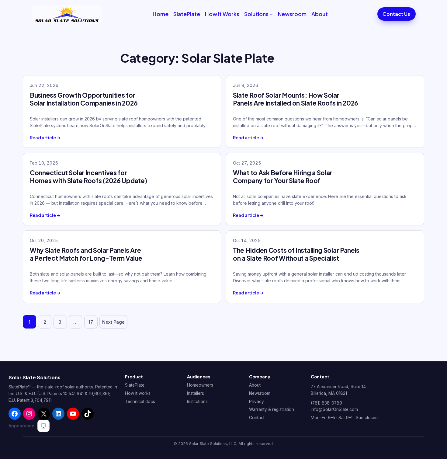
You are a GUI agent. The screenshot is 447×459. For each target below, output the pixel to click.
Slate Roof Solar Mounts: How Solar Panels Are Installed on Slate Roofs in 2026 (295, 99)
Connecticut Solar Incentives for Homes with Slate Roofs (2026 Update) (88, 176)
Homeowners (200, 385)
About (255, 385)
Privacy (256, 401)
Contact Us (396, 14)
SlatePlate (134, 385)
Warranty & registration (271, 409)
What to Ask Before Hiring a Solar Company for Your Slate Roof (282, 176)
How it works (138, 393)
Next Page (113, 322)
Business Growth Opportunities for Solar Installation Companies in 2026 (83, 99)
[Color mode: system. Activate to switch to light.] (43, 426)
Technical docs (140, 401)
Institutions (197, 401)
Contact (257, 417)
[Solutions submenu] (271, 14)
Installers (195, 393)
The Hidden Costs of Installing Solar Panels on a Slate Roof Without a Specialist (296, 254)
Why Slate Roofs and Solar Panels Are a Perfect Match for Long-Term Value (86, 254)
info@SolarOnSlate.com (334, 409)
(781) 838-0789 (326, 403)
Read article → (45, 137)
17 (90, 322)
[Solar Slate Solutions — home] (67, 14)
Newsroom (259, 393)
